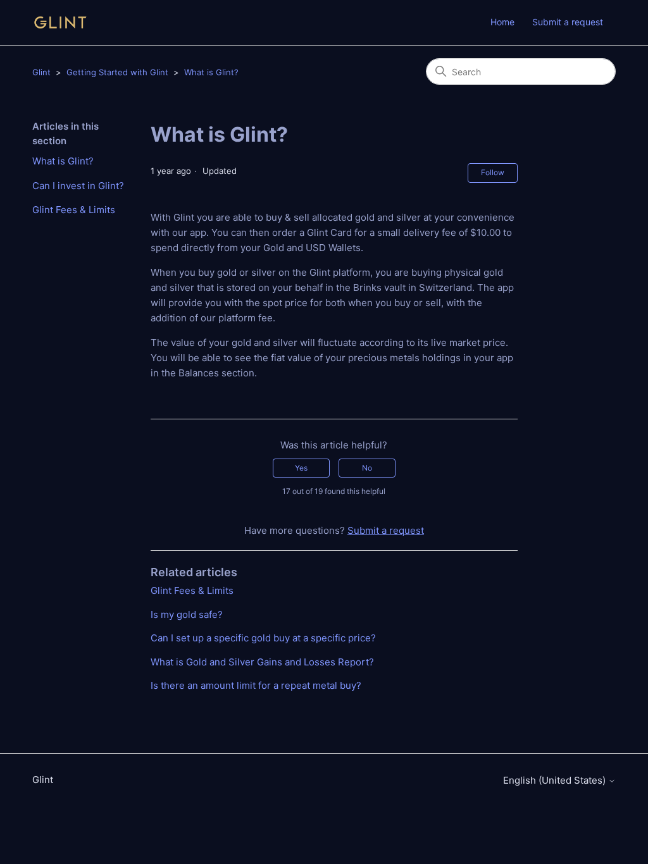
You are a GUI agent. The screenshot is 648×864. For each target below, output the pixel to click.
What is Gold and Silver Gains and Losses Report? (262, 662)
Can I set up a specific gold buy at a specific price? (263, 638)
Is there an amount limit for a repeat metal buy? (256, 685)
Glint (41, 72)
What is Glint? (211, 72)
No (367, 467)
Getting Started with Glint (117, 72)
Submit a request (567, 21)
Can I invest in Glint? (78, 186)
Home (502, 21)
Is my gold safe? (187, 614)
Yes (301, 467)
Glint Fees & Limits (73, 210)
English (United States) (555, 780)
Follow (492, 172)
